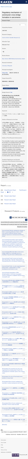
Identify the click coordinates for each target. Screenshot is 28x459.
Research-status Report (10, 196)
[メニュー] (26, 2)
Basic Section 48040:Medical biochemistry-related (13, 58)
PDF (9, 192)
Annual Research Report (10, 190)
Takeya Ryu (5, 72)
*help (11, 92)
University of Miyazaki (7, 65)
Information (3, 440)
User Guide (3, 442)
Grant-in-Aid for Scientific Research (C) (11, 37)
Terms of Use (4, 449)
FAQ (2, 444)
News (2, 447)
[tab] (14, 211)
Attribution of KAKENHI (6, 452)
